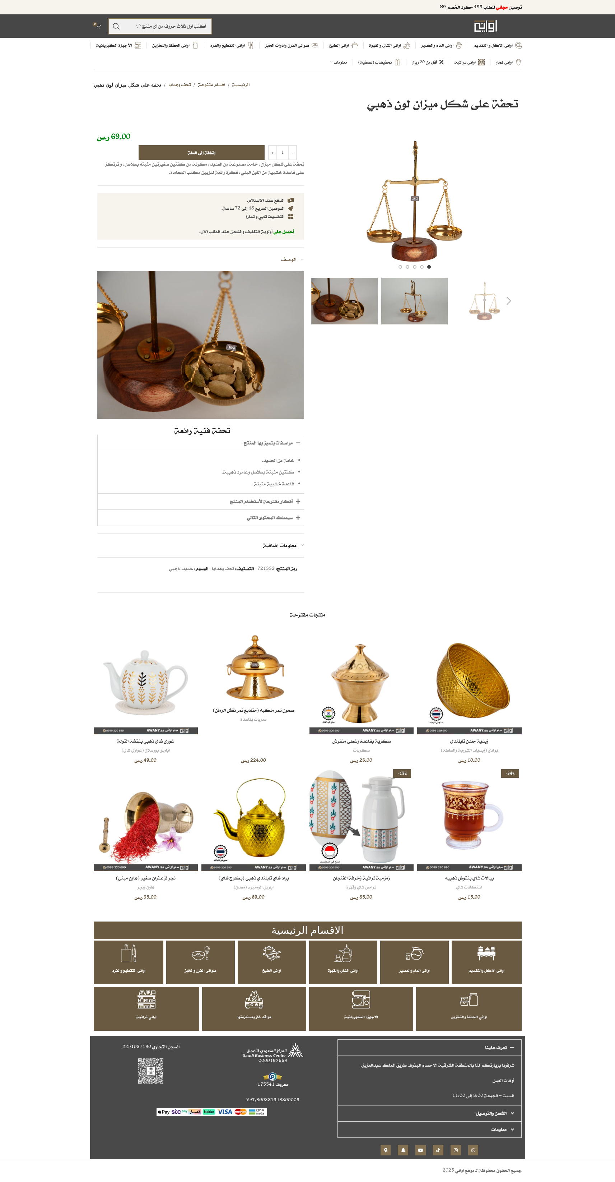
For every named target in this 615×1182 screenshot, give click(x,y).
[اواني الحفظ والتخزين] (469, 999)
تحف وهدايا (179, 84)
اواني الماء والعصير (414, 970)
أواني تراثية (146, 1017)
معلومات (499, 1129)
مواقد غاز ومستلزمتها (254, 1017)
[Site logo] (486, 25)
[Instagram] (456, 1150)
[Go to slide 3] (414, 267)
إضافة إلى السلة (201, 152)
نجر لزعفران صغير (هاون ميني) (145, 878)
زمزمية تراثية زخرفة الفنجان (361, 878)
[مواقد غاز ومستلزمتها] (254, 999)
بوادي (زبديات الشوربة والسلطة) (469, 750)
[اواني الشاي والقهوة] (343, 953)
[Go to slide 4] (407, 267)
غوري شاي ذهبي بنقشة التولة (145, 741)
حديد (187, 568)
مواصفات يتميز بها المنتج (268, 443)
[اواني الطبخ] (272, 953)
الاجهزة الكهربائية (361, 1017)
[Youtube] (420, 1150)
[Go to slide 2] (422, 267)
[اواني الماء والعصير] (415, 953)
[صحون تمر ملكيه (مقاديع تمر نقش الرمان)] (253, 666)
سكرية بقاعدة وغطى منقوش (361, 741)
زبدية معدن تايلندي (469, 741)
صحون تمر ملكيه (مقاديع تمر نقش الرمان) (253, 710)
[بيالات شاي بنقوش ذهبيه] (469, 819)
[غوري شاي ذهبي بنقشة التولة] (146, 682)
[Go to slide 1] (429, 267)
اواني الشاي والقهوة (343, 970)
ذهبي (174, 568)
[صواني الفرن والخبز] (201, 953)
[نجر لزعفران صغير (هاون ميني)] (146, 819)
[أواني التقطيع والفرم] (129, 953)
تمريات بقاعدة (253, 719)
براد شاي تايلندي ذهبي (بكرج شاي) (254, 878)
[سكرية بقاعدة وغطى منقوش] (361, 682)
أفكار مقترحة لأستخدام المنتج (261, 501)
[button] (509, 301)
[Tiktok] (438, 1150)
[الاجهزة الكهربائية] (361, 999)
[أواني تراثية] (146, 999)
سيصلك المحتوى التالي (270, 517)
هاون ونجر (145, 887)
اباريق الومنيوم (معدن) (254, 887)
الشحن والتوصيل (491, 1113)
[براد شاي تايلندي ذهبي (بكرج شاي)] (253, 819)
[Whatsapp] (473, 1150)
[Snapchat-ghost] (403, 1150)
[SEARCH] (116, 26)
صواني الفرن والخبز (200, 970)
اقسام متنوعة (211, 84)
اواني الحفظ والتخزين (469, 1017)
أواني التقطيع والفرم (128, 970)
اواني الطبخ (271, 970)
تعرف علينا (496, 1047)
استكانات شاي (469, 887)
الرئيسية (241, 84)
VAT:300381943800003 (272, 1100)
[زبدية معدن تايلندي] (469, 682)
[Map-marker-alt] (386, 1150)
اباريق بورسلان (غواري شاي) (146, 750)
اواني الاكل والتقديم (486, 970)
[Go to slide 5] (400, 267)
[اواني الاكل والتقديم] (486, 953)
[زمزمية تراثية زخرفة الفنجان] (361, 819)
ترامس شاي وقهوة (361, 887)
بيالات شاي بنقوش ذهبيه (469, 878)
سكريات (361, 750)
